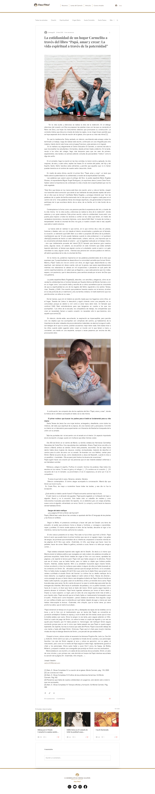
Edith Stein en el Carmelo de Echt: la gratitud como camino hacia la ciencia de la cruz (77, 731)
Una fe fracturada (102, 730)
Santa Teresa (102, 20)
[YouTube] (75, 787)
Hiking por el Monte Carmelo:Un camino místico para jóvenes (48, 731)
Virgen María (76, 20)
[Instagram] (80, 787)
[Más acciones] (110, 32)
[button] (117, 20)
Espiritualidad (64, 20)
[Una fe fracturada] (107, 719)
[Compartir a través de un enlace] (49, 693)
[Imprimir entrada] (54, 693)
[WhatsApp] (69, 787)
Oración (53, 20)
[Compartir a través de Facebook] (45, 693)
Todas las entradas (41, 20)
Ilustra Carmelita (89, 20)
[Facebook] (85, 787)
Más (111, 20)
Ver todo (117, 708)
